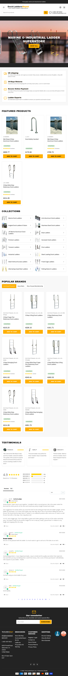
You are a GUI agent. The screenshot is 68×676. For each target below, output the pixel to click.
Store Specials (46, 640)
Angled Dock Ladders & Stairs (17, 225)
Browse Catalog (46, 635)
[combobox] (25, 12)
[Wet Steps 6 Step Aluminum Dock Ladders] (12, 125)
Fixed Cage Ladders (47, 261)
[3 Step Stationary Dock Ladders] (56, 301)
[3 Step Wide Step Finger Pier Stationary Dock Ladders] (34, 347)
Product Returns (33, 644)
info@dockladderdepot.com (59, 13)
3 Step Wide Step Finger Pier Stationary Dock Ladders (32, 364)
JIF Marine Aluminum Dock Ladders (16, 232)
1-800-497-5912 (57, 12)
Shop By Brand (46, 638)
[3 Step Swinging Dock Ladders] (12, 347)
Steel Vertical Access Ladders (17, 261)
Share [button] (6, 526)
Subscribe (45, 622)
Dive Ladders (45, 247)
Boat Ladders (45, 232)
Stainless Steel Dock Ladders (50, 225)
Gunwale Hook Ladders (48, 240)
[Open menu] (4, 7)
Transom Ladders (13, 247)
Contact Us (31, 640)
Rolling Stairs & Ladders (49, 269)
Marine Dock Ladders (15, 218)
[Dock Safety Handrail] (34, 125)
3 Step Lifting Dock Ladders (33, 315)
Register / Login (32, 637)
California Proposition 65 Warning (19, 645)
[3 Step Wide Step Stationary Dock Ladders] (12, 171)
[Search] (46, 12)
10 (45, 599)
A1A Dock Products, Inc (9, 313)
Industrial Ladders (14, 254)
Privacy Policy (32, 647)
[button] (61, 526)
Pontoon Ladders (13, 240)
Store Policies (32, 642)
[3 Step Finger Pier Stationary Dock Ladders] (12, 301)
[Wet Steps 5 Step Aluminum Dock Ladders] (56, 125)
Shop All (34, 46)
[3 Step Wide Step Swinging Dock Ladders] (34, 396)
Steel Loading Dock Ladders (50, 254)
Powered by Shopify (42, 670)
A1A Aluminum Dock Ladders (50, 218)
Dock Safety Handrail (32, 139)
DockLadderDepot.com (31, 670)
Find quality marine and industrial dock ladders (34, 1)
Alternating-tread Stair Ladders (18, 269)
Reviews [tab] (6, 488)
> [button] (49, 599)
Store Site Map (19, 635)
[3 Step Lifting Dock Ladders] (34, 301)
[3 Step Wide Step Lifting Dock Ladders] (56, 347)
